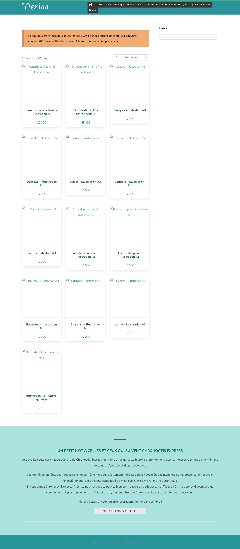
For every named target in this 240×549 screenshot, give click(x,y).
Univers (173, 4)
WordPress (142, 541)
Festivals (205, 4)
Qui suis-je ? (189, 4)
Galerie (131, 4)
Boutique (119, 4)
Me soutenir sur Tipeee (120, 511)
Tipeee (93, 10)
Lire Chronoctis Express (151, 4)
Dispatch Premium (116, 541)
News (108, 4)
